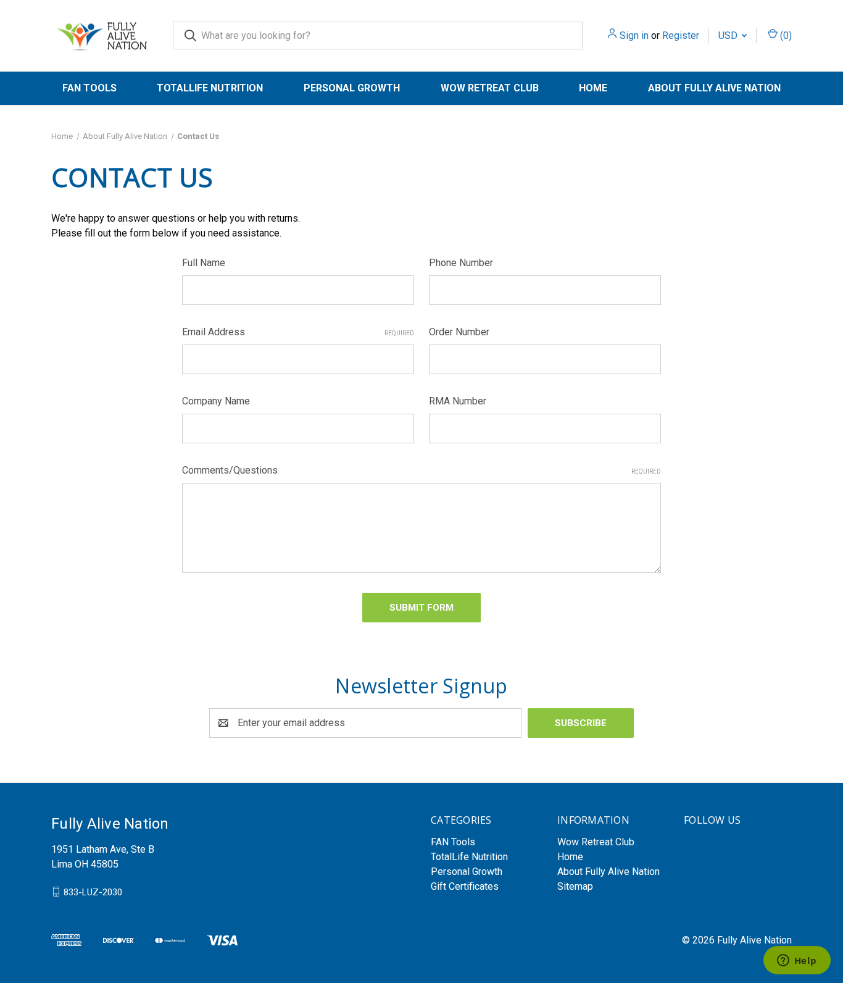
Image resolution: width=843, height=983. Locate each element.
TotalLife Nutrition (210, 88)
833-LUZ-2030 (93, 891)
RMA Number (457, 401)
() (785, 35)
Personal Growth (352, 88)
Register (680, 35)
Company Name (216, 401)
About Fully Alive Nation (714, 88)
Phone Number (461, 263)
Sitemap (575, 886)
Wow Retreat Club (490, 88)
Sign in (634, 35)
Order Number (459, 332)
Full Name (203, 263)
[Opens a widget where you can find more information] (797, 961)
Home (593, 88)
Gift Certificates (465, 886)
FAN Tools (89, 88)
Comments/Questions (421, 470)
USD (729, 35)
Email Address (298, 332)
